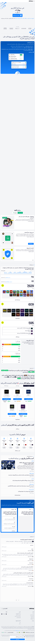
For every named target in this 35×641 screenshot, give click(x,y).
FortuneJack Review (6, 401)
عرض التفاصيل (31, 447)
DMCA (18, 632)
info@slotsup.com (17, 630)
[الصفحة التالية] (16, 600)
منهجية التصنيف (32, 614)
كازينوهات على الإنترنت (30, 18)
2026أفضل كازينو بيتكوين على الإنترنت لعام (27, 566)
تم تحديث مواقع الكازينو (9, 281)
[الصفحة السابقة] (19, 600)
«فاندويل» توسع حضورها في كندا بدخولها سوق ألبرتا (26, 491)
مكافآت (25, 18)
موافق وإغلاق (17, 639)
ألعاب (23, 18)
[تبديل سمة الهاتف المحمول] (2, 1)
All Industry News (17, 495)
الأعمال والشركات (31, 489)
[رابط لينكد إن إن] (2, 614)
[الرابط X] (4, 614)
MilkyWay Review (23, 416)
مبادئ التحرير (32, 616)
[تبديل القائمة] (34, 1)
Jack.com (31, 545)
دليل (20, 622)
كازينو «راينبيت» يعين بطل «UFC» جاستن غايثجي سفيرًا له (26, 463)
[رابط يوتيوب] (6, 614)
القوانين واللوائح (31, 473)
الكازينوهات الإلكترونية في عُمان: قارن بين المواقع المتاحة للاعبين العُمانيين (23, 572)
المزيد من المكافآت (17, 450)
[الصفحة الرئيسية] (31, 1)
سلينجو (14, 517)
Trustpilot (4, 632)
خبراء (33, 613)
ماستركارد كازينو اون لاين (29, 582)
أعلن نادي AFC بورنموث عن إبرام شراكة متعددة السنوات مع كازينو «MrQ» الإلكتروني (21, 485)
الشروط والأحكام (18, 614)
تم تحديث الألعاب (8, 277)
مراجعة (27, 401)
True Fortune (31, 578)
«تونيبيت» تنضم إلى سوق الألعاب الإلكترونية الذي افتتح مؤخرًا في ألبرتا (23, 480)
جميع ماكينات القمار (17, 299)
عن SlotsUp (31, 243)
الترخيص (32, 478)
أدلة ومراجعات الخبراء (18, 18)
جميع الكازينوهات (17, 318)
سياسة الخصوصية (18, 613)
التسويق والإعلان (31, 484)
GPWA (22, 632)
